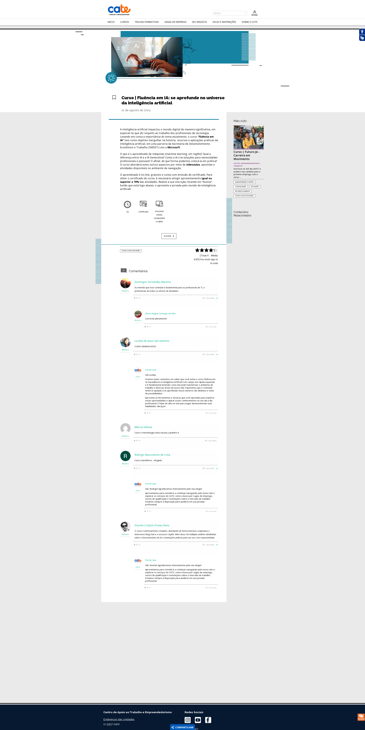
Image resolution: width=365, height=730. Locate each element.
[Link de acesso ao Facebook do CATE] (208, 720)
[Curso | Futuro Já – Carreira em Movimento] (249, 137)
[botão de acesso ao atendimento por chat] (361, 717)
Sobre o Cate (249, 22)
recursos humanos (242, 191)
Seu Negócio (199, 22)
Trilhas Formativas (147, 22)
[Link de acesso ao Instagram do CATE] (188, 720)
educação (255, 186)
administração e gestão (244, 182)
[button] (169, 236)
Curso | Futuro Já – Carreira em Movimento (247, 155)
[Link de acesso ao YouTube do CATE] (198, 720)
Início (111, 22)
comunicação (240, 186)
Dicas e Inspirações (224, 22)
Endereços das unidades (118, 719)
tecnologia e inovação (131, 251)
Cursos (124, 22)
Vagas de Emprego (175, 22)
